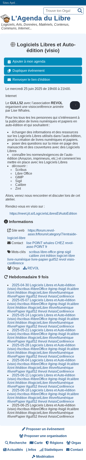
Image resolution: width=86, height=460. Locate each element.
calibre (34, 255)
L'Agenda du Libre (41, 18)
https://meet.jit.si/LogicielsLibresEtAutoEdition (43, 213)
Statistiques (53, 449)
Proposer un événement (44, 429)
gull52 (53, 259)
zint (42, 255)
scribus (34, 252)
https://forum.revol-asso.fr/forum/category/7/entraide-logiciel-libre (42, 234)
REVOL (33, 268)
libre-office (48, 252)
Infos (31, 449)
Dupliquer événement (28, 70)
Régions (56, 443)
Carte (38, 443)
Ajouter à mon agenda (29, 61)
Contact (76, 449)
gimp (60, 252)
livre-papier (39, 259)
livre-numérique (18, 259)
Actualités (14, 449)
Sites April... (10, 2)
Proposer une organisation (45, 436)
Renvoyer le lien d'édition (31, 79)
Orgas (76, 443)
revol (62, 259)
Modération (44, 456)
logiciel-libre (66, 255)
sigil (68, 252)
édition (51, 255)
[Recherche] (80, 11)
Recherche (17, 443)
